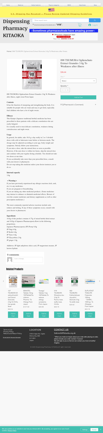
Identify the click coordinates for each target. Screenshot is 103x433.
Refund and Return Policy (12, 333)
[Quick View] (13, 281)
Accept (94, 430)
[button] (20, 5)
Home (9, 51)
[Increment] (68, 90)
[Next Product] (99, 281)
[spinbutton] (65, 90)
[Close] (100, 429)
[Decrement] (62, 90)
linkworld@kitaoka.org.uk (65, 333)
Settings (85, 430)
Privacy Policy (12, 430)
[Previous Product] (3, 281)
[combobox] (78, 81)
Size (63, 76)
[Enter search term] (94, 20)
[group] (51, 297)
